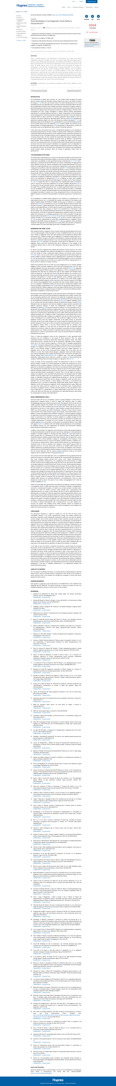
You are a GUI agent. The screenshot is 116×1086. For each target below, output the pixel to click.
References (19, 35)
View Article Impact (93, 32)
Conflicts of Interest (21, 31)
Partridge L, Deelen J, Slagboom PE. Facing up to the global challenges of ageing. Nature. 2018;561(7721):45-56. (57, 608)
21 (50, 216)
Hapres (63, 7)
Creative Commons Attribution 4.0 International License (92, 45)
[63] (55, 474)
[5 (70, 118)
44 (50, 355)
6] (72, 118)
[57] (44, 307)
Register (81, 1)
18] (67, 168)
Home (69, 7)
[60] (63, 406)
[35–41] (58, 221)
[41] (80, 260)
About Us (97, 7)
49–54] (73, 268)
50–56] (63, 300)
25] (41, 203)
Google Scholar (46, 597)
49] (53, 285)
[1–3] (39, 103)
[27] (63, 413)
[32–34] (33, 219)
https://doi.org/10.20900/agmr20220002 (62, 15)
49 (51, 355)
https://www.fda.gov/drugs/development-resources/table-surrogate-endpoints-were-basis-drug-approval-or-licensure (56, 1016)
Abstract (19, 15)
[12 (57, 123)
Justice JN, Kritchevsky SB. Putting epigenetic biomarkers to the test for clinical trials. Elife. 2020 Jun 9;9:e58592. (57, 693)
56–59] (54, 355)
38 (34, 345)
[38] (32, 234)
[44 (60, 300)
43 (70, 268)
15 (74, 161)
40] (36, 345)
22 (52, 216)
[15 (31, 255)
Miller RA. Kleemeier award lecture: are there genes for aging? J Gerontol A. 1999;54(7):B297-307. (57, 706)
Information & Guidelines (78, 7)
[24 (39, 203)
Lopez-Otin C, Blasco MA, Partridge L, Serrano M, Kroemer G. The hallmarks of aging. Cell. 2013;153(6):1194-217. (57, 717)
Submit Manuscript (91, 1)
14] (58, 123)
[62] (63, 452)
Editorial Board (89, 7)
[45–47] (72, 359)
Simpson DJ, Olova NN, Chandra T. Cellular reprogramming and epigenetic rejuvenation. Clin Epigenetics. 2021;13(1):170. (57, 635)
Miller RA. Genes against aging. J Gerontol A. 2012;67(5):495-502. (50, 711)
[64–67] (44, 481)
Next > (24, 40)
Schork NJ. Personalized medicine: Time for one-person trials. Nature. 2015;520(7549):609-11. (57, 1040)
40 (47, 355)
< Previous (19, 40)
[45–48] (33, 258)
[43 (51, 285)
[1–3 (72, 161)
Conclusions (19, 29)
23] (35, 255)
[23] (32, 195)
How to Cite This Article (22, 37)
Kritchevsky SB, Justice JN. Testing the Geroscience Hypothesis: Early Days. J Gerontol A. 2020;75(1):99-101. (57, 699)
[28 (42, 217)
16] (76, 161)
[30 (57, 217)
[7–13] (77, 120)
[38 (37, 241)
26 (53, 216)
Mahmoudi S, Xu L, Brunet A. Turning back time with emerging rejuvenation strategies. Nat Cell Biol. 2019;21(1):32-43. (57, 614)
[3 (47, 216)
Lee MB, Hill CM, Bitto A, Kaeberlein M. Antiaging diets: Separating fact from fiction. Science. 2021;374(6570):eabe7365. (57, 731)
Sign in (73, 1)
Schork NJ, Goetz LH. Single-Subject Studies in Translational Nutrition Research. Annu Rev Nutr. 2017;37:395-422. (57, 1053)
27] (55, 216)
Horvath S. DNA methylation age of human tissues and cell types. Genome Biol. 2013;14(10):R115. (57, 829)
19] (58, 178)
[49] (57, 278)
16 (49, 216)
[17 (65, 168)
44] (80, 302)
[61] (68, 433)
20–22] (36, 181)
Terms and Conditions (70, 1083)
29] (44, 217)
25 (40, 424)
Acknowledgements (21, 33)
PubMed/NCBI (37, 597)
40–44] (40, 241)
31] (59, 217)
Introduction (19, 17)
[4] (53, 116)
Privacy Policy (60, 1083)
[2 (55, 178)
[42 (69, 268)
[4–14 (32, 181)
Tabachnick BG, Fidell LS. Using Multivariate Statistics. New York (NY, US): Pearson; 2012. (56, 1035)
